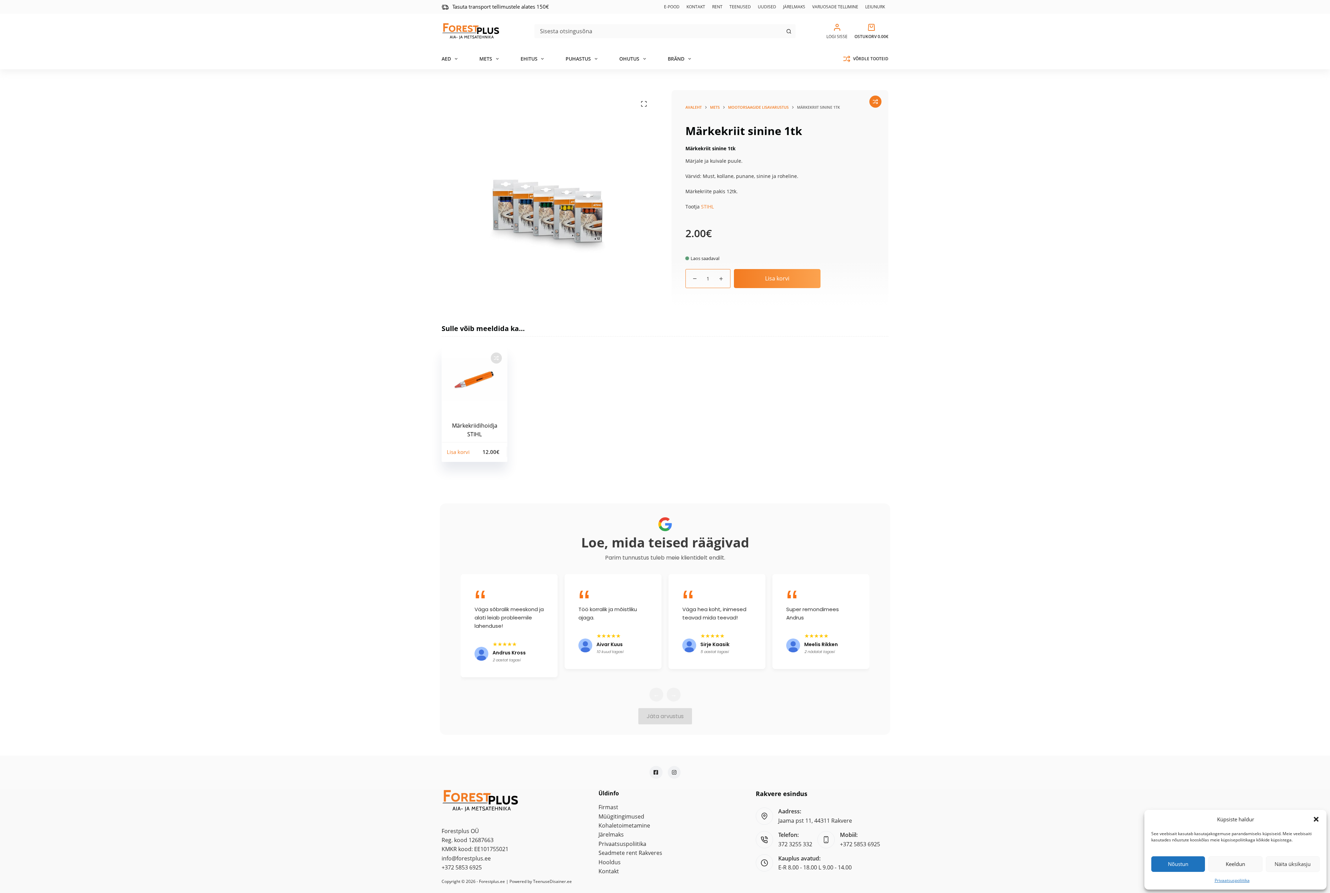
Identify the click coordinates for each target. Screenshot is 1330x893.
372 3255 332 (795, 844)
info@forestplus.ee (466, 858)
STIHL (707, 206)
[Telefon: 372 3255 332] (764, 839)
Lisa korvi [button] (458, 451)
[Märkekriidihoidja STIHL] (474, 379)
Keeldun (1235, 863)
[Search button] (788, 31)
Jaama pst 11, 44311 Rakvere (815, 820)
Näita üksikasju (1293, 863)
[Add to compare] (875, 102)
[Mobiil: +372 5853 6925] (826, 839)
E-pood (672, 7)
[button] (1316, 819)
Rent (717, 7)
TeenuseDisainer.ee (552, 881)
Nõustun (1178, 863)
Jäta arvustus (665, 716)
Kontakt (695, 7)
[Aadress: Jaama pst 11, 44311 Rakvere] (764, 816)
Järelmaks (794, 7)
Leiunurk (875, 7)
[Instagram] (674, 772)
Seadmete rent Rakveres (630, 853)
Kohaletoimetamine (624, 825)
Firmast (608, 807)
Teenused (740, 7)
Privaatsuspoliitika (1232, 880)
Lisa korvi (777, 278)
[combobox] (658, 31)
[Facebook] (656, 772)
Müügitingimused (621, 816)
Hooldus (609, 862)
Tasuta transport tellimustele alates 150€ (500, 6)
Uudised (767, 7)
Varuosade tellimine (835, 7)
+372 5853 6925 (462, 867)
